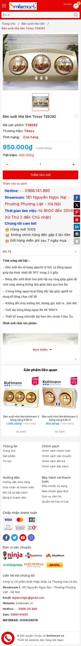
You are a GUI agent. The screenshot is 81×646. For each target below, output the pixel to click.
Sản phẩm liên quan (40, 370)
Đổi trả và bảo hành (15, 492)
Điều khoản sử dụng (54, 485)
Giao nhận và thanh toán (18, 487)
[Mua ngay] (41, 395)
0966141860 (19, 614)
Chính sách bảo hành (55, 466)
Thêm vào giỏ (40, 175)
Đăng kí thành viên (15, 497)
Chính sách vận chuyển (56, 456)
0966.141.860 (37, 190)
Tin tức (7, 461)
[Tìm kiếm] (76, 15)
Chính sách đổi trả (53, 461)
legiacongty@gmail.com (28, 597)
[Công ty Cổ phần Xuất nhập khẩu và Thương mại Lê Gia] (23, 6)
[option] (40, 62)
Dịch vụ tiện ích (52, 496)
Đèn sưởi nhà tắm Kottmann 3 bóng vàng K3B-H (21, 418)
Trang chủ (9, 450)
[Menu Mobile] (4, 5)
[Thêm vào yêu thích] (76, 116)
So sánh (21, 431)
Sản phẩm (9, 456)
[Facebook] (6, 537)
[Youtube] (22, 537)
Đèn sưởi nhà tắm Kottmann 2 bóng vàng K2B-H (60, 418)
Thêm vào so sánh (15, 183)
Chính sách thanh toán (56, 450)
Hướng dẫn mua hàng (16, 482)
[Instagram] (31, 537)
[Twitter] (14, 537)
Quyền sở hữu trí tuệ (55, 501)
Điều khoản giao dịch (55, 491)
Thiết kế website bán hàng (34, 640)
